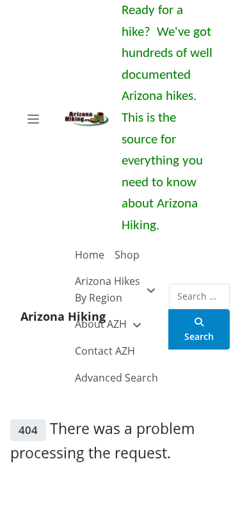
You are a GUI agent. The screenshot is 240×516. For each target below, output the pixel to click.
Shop (127, 255)
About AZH (101, 324)
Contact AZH (105, 351)
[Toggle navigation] (33, 119)
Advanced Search (116, 378)
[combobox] (199, 296)
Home (89, 255)
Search (199, 336)
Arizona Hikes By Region (107, 289)
